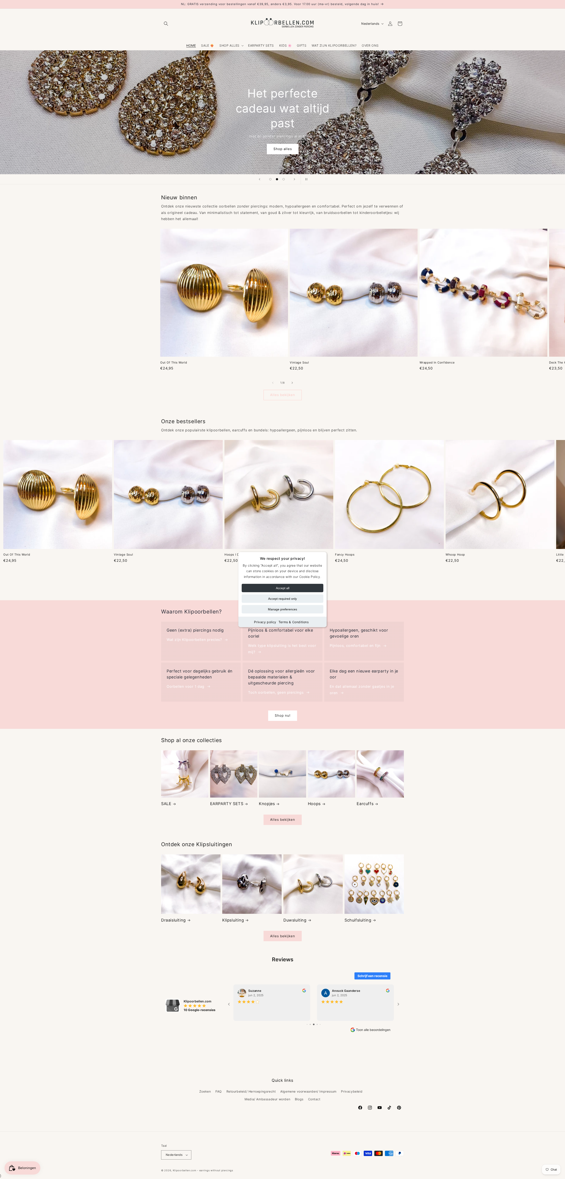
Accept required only (282, 598)
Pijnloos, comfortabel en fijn (355, 645)
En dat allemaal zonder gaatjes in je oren (362, 689)
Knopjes (267, 803)
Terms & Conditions (294, 622)
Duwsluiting (295, 920)
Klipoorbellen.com (184, 1170)
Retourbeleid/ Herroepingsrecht (251, 1091)
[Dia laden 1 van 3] (270, 179)
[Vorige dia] (259, 179)
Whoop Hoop (455, 554)
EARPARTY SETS (226, 803)
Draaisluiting (173, 920)
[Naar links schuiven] (273, 383)
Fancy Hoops (345, 554)
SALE (166, 803)
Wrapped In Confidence (437, 362)
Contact (314, 1099)
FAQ (218, 1091)
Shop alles (282, 149)
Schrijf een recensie (372, 976)
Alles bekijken (282, 395)
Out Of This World (173, 362)
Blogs (299, 1099)
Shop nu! (282, 715)
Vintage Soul (299, 362)
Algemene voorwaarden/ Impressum (308, 1091)
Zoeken (205, 1091)
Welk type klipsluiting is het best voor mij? (282, 648)
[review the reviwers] (304, 991)
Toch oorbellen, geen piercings (275, 692)
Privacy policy (265, 622)
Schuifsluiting (358, 920)
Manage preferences (282, 609)
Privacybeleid (351, 1091)
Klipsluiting (233, 920)
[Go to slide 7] (320, 1024)
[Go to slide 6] (317, 1024)
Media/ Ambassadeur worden (267, 1099)
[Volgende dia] (294, 179)
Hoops (314, 803)
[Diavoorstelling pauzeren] (305, 179)
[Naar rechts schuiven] (292, 383)
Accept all (282, 588)
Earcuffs (365, 803)
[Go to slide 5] (314, 1024)
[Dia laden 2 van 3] (277, 179)
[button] (166, 24)
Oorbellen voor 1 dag (185, 686)
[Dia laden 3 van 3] (283, 179)
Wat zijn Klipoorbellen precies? (194, 639)
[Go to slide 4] (310, 1024)
